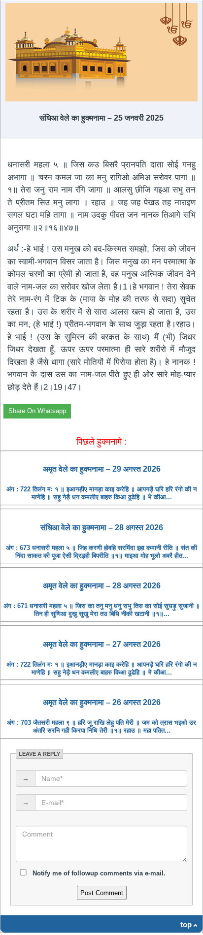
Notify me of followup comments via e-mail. (98, 873)
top (186, 924)
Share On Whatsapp (37, 411)
